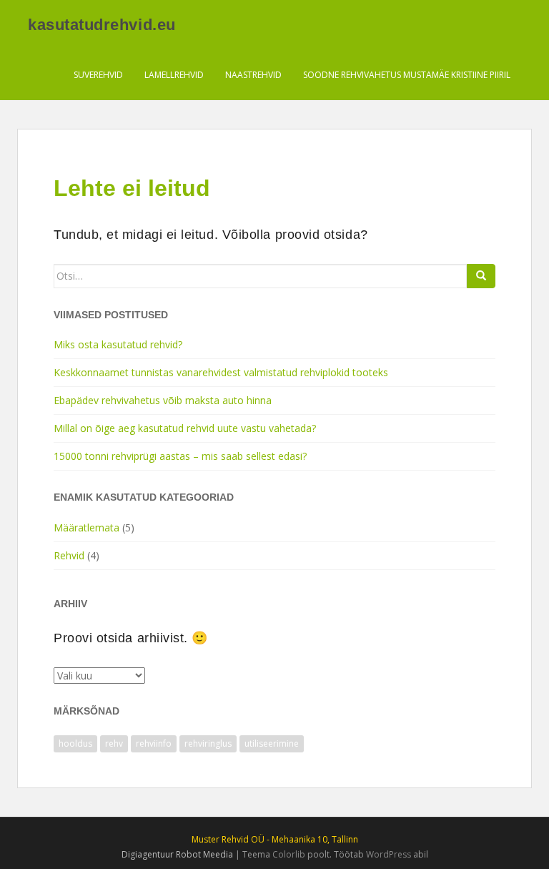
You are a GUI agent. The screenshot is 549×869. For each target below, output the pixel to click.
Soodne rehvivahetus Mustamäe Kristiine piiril (406, 75)
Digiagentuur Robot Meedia (177, 854)
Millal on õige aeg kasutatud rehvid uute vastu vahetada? (185, 428)
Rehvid (69, 555)
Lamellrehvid (174, 75)
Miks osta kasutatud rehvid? (118, 344)
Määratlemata (86, 527)
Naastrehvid (253, 75)
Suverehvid (98, 75)
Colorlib (288, 854)
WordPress (388, 854)
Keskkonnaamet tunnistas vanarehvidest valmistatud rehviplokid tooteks (221, 372)
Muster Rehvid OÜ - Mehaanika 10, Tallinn (275, 839)
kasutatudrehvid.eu (102, 25)
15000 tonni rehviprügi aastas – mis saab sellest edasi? (180, 456)
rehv (114, 743)
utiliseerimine (271, 743)
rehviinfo (154, 743)
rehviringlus (208, 743)
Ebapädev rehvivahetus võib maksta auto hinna (163, 400)
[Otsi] (481, 276)
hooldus (75, 743)
